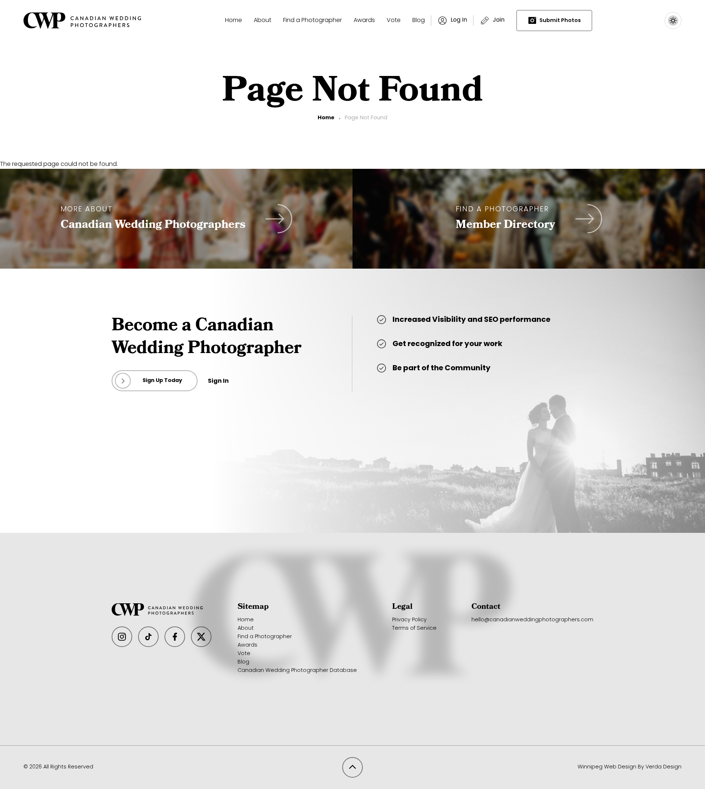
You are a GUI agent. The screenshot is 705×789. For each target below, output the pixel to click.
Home (326, 118)
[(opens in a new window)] (122, 636)
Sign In (218, 381)
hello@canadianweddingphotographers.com (532, 620)
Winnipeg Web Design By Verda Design (630, 767)
